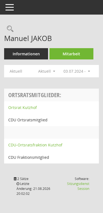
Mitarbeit (71, 53)
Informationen (26, 53)
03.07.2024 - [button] (75, 71)
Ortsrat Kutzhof (22, 107)
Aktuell (16, 71)
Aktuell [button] (45, 71)
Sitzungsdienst (78, 186)
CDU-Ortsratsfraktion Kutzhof (35, 145)
